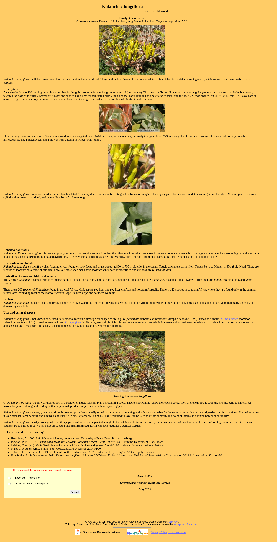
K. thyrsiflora (73, 322)
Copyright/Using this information (168, 532)
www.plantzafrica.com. (186, 524)
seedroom (172, 521)
